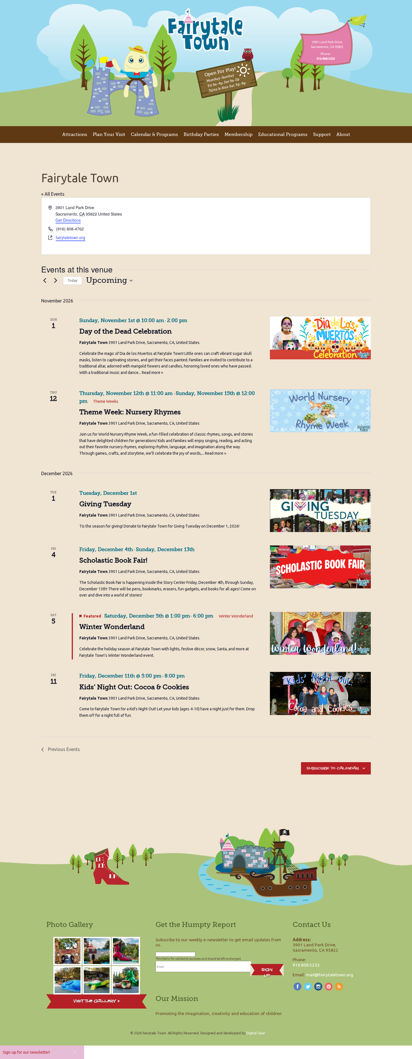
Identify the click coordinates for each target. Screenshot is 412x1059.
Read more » (152, 372)
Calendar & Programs (154, 134)
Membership (238, 134)
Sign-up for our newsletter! (26, 1052)
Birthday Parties (201, 134)
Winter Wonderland (112, 627)
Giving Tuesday (105, 504)
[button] (74, 1051)
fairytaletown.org (70, 237)
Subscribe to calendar (333, 768)
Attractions (74, 134)
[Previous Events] (44, 280)
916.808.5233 (306, 964)
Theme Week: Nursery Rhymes (130, 412)
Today (72, 280)
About (343, 134)
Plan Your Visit (109, 134)
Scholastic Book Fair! (113, 560)
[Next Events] (55, 280)
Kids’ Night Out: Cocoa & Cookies (134, 687)
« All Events (52, 193)
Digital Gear (255, 1033)
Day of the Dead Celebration (125, 331)
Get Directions (68, 220)
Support (322, 134)
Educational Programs (282, 134)
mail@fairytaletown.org (329, 974)
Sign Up (266, 971)
